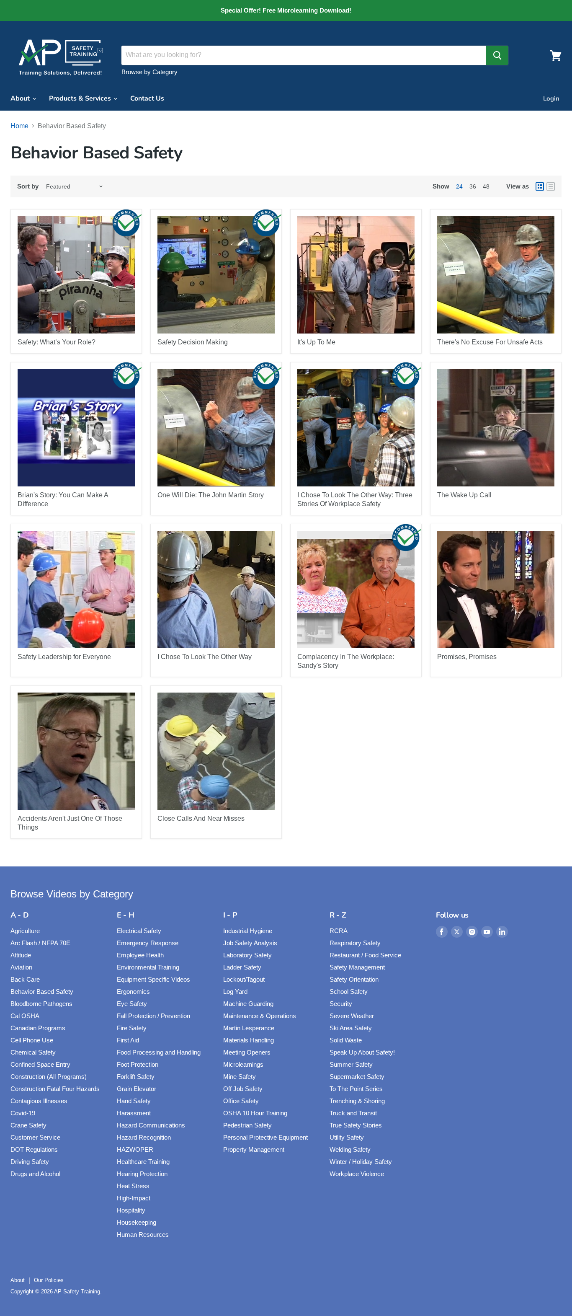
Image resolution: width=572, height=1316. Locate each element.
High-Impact (133, 1198)
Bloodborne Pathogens (41, 1003)
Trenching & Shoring (357, 1100)
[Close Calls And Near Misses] (216, 751)
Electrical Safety (139, 930)
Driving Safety (29, 1161)
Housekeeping (136, 1222)
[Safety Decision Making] (216, 275)
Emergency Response (147, 942)
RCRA (339, 930)
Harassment (134, 1113)
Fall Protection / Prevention (153, 1015)
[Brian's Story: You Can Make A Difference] (76, 427)
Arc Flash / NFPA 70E (40, 942)
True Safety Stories (356, 1125)
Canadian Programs (37, 1028)
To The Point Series (356, 1088)
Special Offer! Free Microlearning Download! (286, 10)
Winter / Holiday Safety (361, 1161)
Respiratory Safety (355, 942)
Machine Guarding (248, 1003)
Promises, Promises (467, 656)
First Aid (128, 1040)
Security (341, 1003)
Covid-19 (22, 1113)
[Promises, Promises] (495, 589)
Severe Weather (352, 1015)
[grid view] (540, 186)
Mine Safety (239, 1076)
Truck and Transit (353, 1113)
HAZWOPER (135, 1149)
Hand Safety (134, 1100)
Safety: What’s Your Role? (56, 342)
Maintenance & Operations (259, 1015)
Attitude (20, 955)
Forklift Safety (136, 1076)
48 (486, 186)
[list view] (550, 186)
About (20, 98)
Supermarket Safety (357, 1076)
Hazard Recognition (144, 1137)
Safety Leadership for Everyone (64, 656)
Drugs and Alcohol (35, 1173)
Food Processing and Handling (159, 1052)
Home (19, 125)
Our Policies (49, 1280)
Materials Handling (248, 1040)
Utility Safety (347, 1137)
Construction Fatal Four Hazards (55, 1088)
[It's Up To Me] (356, 275)
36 (472, 186)
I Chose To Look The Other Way (204, 656)
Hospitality (131, 1210)
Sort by (28, 186)
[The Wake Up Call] (495, 427)
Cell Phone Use (31, 1040)
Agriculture (25, 930)
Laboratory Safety (247, 955)
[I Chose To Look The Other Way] (216, 589)
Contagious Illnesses (38, 1100)
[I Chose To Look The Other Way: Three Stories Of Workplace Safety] (356, 427)
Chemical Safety (33, 1052)
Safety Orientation (354, 979)
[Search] (497, 55)
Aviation (21, 967)
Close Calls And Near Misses (201, 818)
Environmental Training (148, 967)
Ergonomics (133, 991)
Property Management (253, 1149)
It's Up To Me (316, 342)
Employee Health (140, 955)
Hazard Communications (151, 1125)
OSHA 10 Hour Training (255, 1113)
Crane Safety (28, 1125)
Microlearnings (243, 1064)
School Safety (349, 991)
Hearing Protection (142, 1173)
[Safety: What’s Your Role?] (76, 275)
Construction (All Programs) (48, 1076)
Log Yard (235, 991)
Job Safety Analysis (250, 942)
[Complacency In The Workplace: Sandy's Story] (356, 589)
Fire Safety (132, 1028)
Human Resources (143, 1234)
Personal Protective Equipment (265, 1137)
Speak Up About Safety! (362, 1052)
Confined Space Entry (40, 1064)
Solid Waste (346, 1040)
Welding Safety (350, 1149)
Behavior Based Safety (41, 991)
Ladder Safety (242, 967)
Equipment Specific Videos (153, 979)
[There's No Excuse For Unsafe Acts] (495, 275)
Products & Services (81, 98)
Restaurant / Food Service (365, 955)
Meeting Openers (247, 1052)
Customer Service (35, 1137)
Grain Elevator (136, 1088)
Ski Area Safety (351, 1028)
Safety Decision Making (192, 342)
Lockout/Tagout (244, 979)
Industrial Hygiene (247, 930)
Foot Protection (137, 1064)
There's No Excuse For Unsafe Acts (490, 342)
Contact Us (147, 98)
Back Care (25, 979)
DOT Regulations (34, 1149)
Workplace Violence (357, 1173)
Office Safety (241, 1100)
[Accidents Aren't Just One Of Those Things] (76, 751)
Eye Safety (132, 1003)
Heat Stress (133, 1185)
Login (551, 98)
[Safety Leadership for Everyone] (76, 589)
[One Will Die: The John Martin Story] (216, 427)
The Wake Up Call (464, 495)
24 (459, 186)
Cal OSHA (24, 1015)
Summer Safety (351, 1064)
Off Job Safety (243, 1088)
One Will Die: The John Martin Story (210, 495)
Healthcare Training (143, 1161)
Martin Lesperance (248, 1028)
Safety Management (357, 967)
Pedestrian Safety (247, 1125)
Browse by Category (149, 71)
